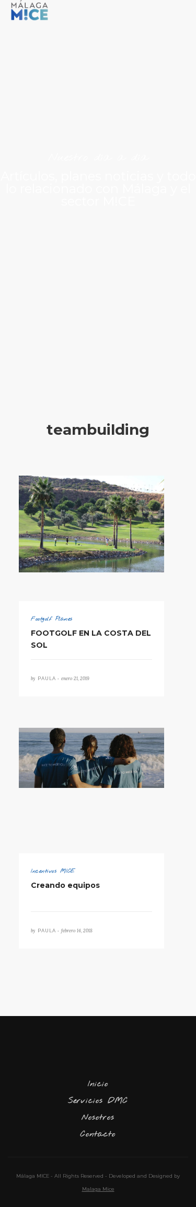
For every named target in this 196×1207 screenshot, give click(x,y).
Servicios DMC (98, 1101)
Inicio (98, 1084)
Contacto (98, 1134)
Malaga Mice (98, 1189)
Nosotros (98, 1117)
